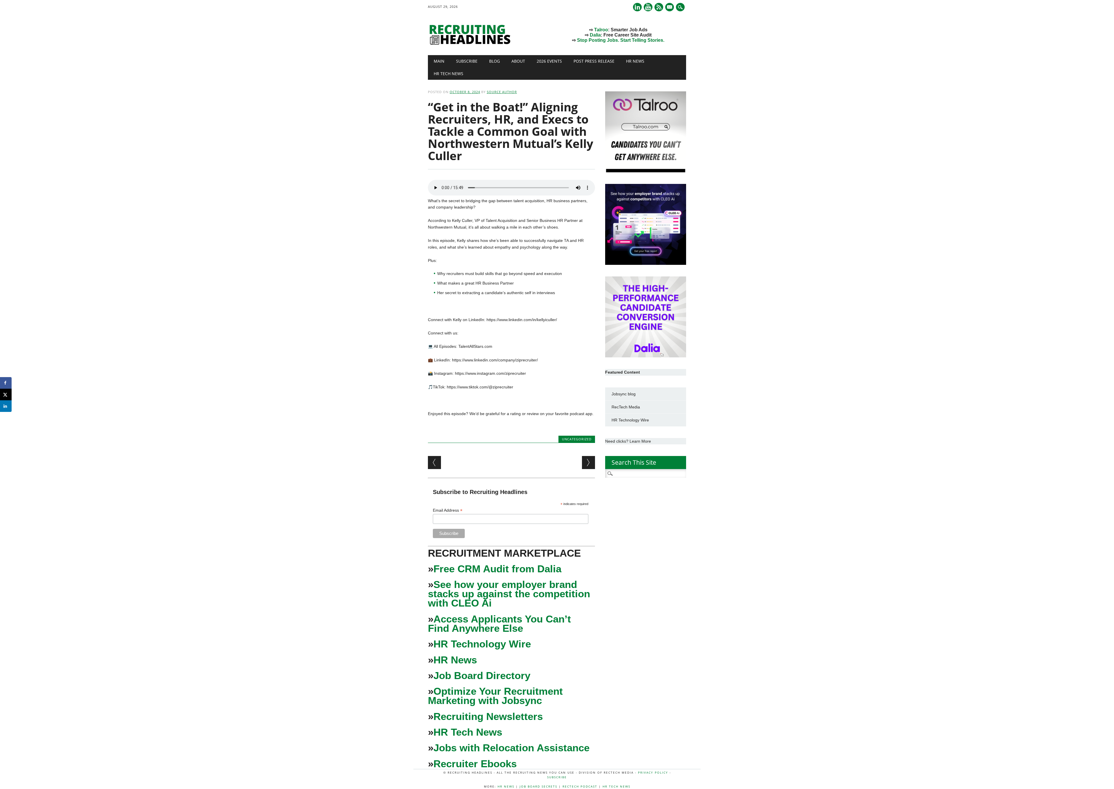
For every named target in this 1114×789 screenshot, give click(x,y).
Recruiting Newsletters (488, 716)
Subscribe (467, 61)
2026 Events (549, 61)
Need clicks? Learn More (628, 441)
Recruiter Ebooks (475, 763)
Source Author (502, 92)
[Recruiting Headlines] (471, 43)
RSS (658, 7)
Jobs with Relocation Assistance (511, 747)
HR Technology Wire (482, 643)
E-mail (670, 7)
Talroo (601, 29)
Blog (494, 61)
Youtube (648, 7)
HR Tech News (448, 73)
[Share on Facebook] (6, 383)
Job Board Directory (481, 675)
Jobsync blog (624, 394)
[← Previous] (434, 462)
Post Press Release (594, 61)
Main (439, 61)
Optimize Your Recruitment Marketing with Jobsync (495, 695)
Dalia (595, 34)
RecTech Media (626, 407)
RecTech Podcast (580, 786)
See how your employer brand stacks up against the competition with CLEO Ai (509, 594)
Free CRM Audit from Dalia (497, 568)
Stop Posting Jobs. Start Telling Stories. (620, 40)
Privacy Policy (653, 772)
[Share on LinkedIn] (6, 406)
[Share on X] (6, 394)
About (518, 61)
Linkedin (637, 7)
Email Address (447, 510)
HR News (635, 61)
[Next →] (588, 462)
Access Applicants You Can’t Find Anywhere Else (499, 623)
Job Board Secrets (538, 786)
